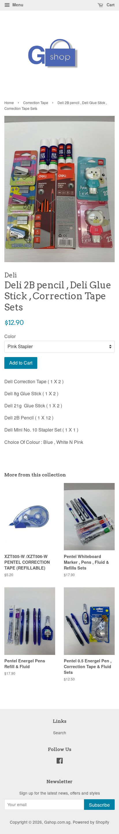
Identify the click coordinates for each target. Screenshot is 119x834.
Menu (17, 4)
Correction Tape (35, 102)
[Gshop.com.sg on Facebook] (59, 761)
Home (9, 102)
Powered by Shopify (91, 822)
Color (10, 336)
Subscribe (99, 805)
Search (59, 732)
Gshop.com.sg (57, 822)
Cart (110, 4)
